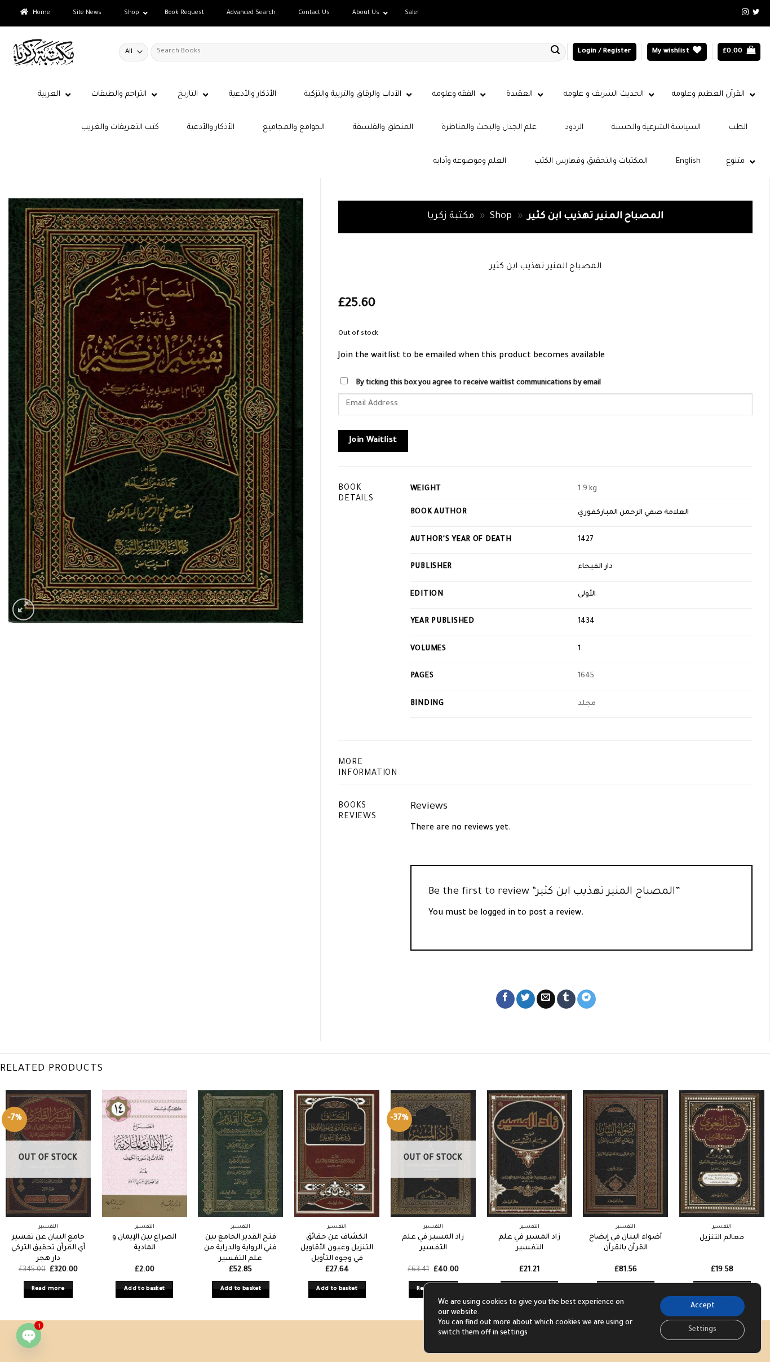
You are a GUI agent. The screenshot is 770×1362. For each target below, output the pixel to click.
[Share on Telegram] (586, 999)
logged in (497, 913)
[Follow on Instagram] (745, 12)
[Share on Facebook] (505, 999)
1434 (586, 621)
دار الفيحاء (595, 567)
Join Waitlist (373, 440)
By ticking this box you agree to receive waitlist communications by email (478, 383)
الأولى (587, 594)
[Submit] (555, 51)
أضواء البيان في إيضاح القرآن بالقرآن (625, 1243)
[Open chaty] (28, 1335)
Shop (501, 216)
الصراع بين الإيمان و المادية (144, 1243)
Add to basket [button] (144, 1289)
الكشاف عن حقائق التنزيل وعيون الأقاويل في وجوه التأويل (336, 1248)
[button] (604, 52)
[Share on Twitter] (525, 999)
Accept (703, 1306)
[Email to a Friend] (546, 999)
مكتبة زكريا (450, 216)
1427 (586, 540)
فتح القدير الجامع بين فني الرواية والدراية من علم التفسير (240, 1248)
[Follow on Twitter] (756, 12)
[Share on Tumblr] (566, 999)
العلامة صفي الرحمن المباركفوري (633, 513)
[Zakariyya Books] (55, 52)
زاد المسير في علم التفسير (433, 1243)
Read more (48, 1289)
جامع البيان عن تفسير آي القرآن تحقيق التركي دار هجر (48, 1248)
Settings (702, 1330)
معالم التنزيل (722, 1238)
